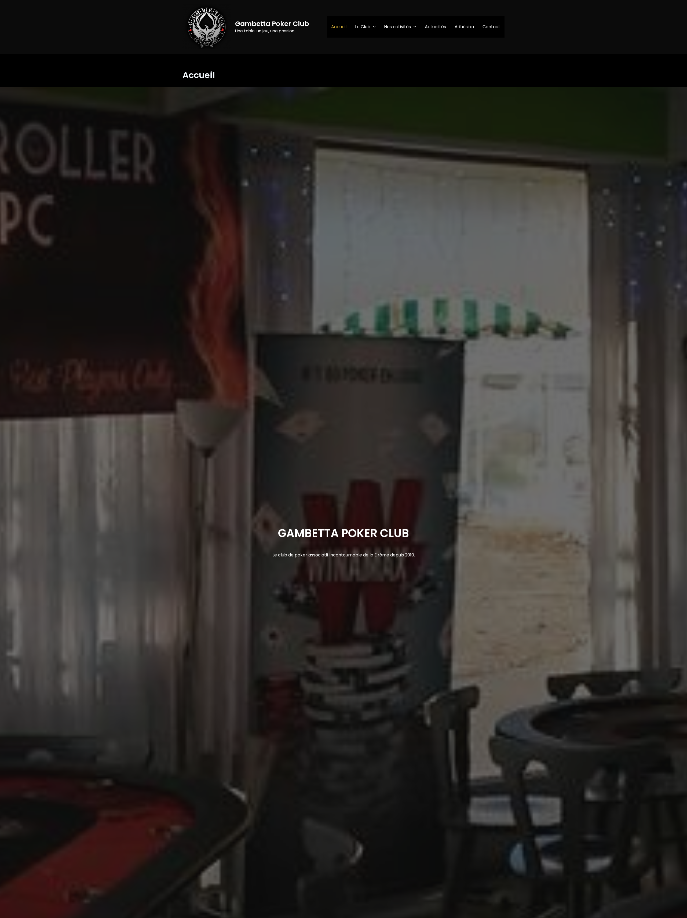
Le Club (362, 27)
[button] (373, 27)
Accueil (338, 27)
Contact (491, 27)
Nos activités (397, 27)
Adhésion (464, 27)
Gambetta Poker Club (272, 23)
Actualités (435, 27)
